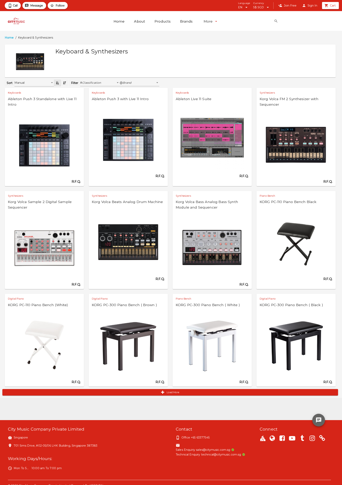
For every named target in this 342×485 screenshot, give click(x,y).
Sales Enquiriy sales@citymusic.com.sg (203, 450)
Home (9, 37)
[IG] (312, 438)
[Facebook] (282, 438)
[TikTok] (302, 438)
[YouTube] (292, 438)
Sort (10, 83)
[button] (101, 83)
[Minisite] (322, 438)
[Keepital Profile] (263, 438)
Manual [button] (19, 82)
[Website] (272, 438)
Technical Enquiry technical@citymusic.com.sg (208, 454)
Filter (74, 83)
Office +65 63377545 (195, 437)
